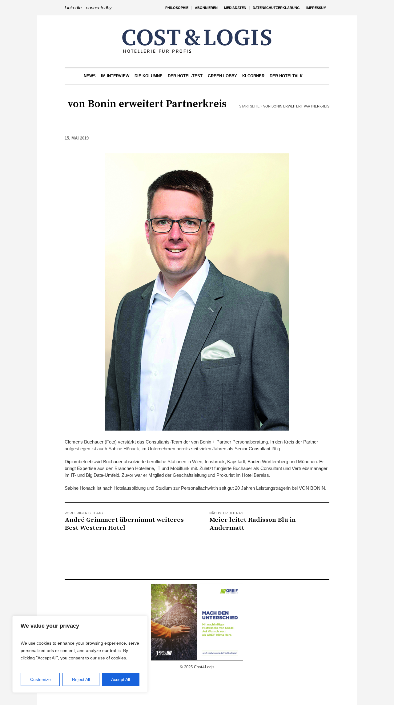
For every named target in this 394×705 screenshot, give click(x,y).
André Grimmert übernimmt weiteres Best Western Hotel (124, 524)
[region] (80, 654)
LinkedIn (73, 7)
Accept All (120, 679)
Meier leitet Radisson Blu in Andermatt (252, 524)
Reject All (81, 679)
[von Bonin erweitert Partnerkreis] (197, 291)
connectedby (99, 7)
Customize (40, 679)
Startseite (249, 106)
